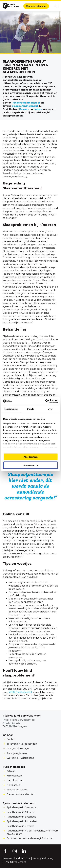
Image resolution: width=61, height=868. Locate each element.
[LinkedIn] (24, 851)
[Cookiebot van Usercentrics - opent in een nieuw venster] (45, 401)
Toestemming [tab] (11, 409)
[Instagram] (14, 851)
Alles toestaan (31, 457)
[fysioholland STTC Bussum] (29, 109)
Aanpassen (28, 465)
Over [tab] (50, 409)
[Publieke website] (11, 6)
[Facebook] (5, 851)
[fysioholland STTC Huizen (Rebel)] (42, 109)
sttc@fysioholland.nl (20, 692)
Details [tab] (30, 409)
